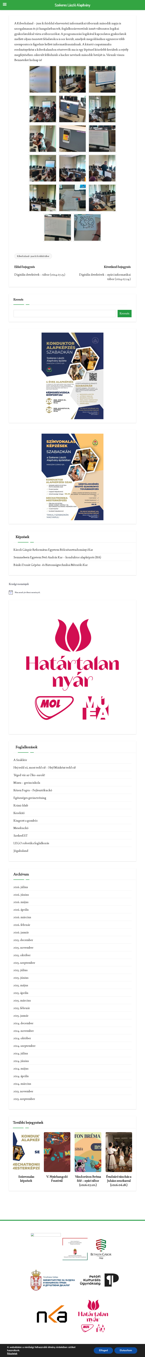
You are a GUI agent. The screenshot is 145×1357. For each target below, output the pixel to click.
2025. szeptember (24, 963)
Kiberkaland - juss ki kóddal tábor (33, 256)
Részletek (12, 1353)
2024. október (22, 1038)
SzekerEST (20, 835)
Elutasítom (126, 1350)
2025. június (20, 978)
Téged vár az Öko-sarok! (29, 775)
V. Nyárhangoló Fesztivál (57, 1178)
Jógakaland (20, 851)
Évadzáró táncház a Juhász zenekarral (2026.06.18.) (118, 1180)
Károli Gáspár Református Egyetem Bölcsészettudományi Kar (53, 550)
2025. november (23, 947)
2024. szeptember (24, 1046)
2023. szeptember (24, 1099)
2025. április (20, 993)
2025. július (20, 970)
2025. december (23, 940)
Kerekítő (19, 813)
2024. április (21, 1076)
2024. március (22, 1084)
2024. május (20, 1068)
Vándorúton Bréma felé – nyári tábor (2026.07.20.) (88, 1180)
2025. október (22, 955)
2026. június (21, 895)
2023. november (23, 1091)
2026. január (21, 932)
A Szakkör (20, 760)
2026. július (20, 887)
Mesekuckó (20, 828)
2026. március (22, 917)
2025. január (20, 1016)
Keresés (18, 299)
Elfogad (103, 1350)
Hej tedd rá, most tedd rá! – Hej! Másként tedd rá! (44, 767)
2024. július (20, 1053)
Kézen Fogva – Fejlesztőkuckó (32, 790)
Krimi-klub (20, 805)
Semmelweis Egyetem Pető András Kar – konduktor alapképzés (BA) (57, 557)
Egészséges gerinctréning (29, 798)
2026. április (21, 910)
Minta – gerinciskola (26, 783)
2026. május (20, 902)
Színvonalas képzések (26, 1178)
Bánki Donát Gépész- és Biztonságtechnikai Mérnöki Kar (50, 565)
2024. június (21, 1061)
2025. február (21, 1008)
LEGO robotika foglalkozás (31, 843)
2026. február (21, 925)
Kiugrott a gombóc (25, 820)
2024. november (23, 1031)
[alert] (72, 592)
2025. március (22, 1000)
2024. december (23, 1023)
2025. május (20, 985)
